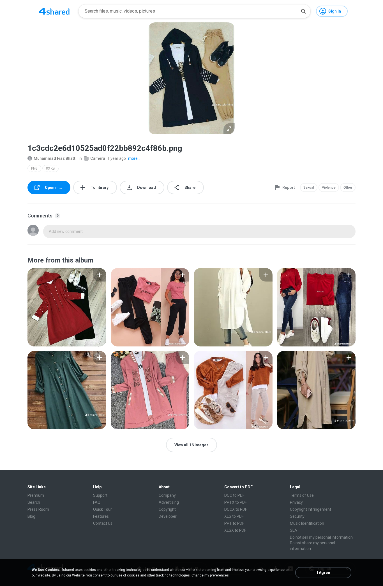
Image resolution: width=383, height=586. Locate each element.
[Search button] (303, 11)
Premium (35, 495)
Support (100, 495)
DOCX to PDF (235, 509)
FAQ (96, 502)
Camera (97, 158)
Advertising (169, 502)
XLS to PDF (234, 516)
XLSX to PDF (235, 530)
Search (33, 502)
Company (167, 495)
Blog (31, 516)
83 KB (50, 168)
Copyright (167, 509)
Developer (168, 516)
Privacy (296, 502)
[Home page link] (54, 11)
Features (101, 516)
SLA (293, 530)
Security (297, 516)
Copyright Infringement (310, 509)
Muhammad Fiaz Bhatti (55, 158)
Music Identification (307, 523)
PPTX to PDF (235, 502)
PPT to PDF (234, 523)
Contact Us (102, 523)
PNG (34, 168)
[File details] (66, 307)
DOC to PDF (234, 495)
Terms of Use (302, 495)
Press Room (38, 509)
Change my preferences (210, 575)
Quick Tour (102, 509)
